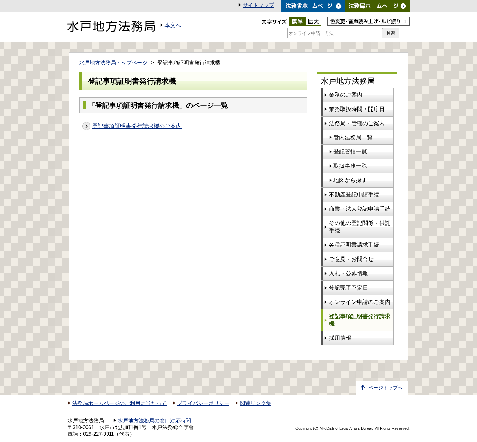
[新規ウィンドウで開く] (377, 6)
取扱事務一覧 (350, 166)
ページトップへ (385, 387)
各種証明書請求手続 (354, 245)
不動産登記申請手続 (354, 194)
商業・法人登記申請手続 (359, 209)
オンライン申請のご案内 (359, 302)
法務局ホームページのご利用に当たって (119, 403)
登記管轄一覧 (350, 152)
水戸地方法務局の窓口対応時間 (154, 421)
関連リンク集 (255, 403)
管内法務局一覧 (353, 137)
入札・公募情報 (348, 273)
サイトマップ (258, 5)
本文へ (172, 25)
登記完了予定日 (348, 288)
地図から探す (350, 180)
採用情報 (340, 338)
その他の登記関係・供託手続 (359, 226)
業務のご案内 (345, 95)
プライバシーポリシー (203, 403)
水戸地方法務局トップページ (113, 63)
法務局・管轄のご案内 (357, 123)
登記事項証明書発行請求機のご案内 (137, 126)
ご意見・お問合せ (351, 259)
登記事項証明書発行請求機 (359, 320)
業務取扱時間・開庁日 (357, 109)
